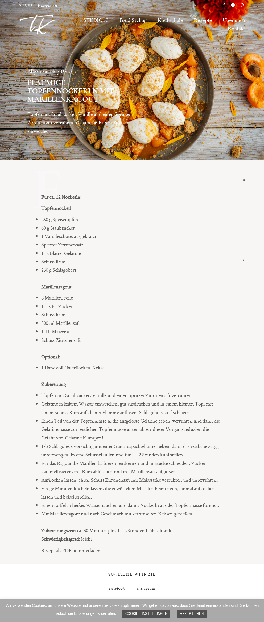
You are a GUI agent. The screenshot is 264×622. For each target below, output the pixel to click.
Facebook (117, 588)
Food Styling (133, 20)
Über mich (234, 20)
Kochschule (170, 20)
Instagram (146, 588)
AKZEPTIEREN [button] (192, 614)
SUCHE (26, 5)
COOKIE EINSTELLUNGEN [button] (146, 614)
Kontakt (236, 29)
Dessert (68, 71)
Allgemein (38, 71)
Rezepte (203, 20)
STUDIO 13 (96, 20)
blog (54, 71)
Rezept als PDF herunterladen (71, 550)
